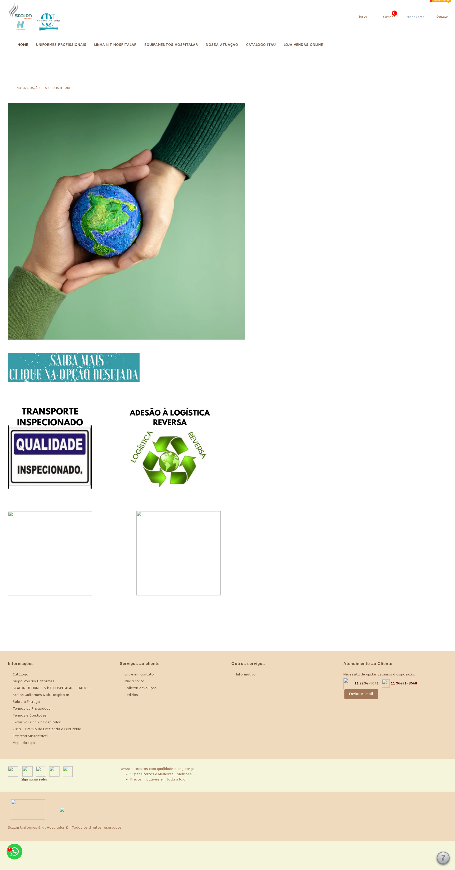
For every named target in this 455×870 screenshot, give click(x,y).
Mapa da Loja (24, 743)
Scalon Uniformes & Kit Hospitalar (41, 695)
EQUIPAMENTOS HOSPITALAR (171, 45)
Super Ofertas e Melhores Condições (161, 774)
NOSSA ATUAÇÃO (222, 45)
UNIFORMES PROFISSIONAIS (61, 45)
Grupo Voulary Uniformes (33, 681)
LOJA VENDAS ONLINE (303, 45)
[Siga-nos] (440, 770)
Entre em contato (139, 674)
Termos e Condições (30, 715)
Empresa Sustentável (30, 736)
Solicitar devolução (141, 688)
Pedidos (131, 695)
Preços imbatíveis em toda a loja (157, 779)
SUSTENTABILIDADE (58, 88)
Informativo (246, 674)
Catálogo (20, 674)
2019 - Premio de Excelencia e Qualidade (47, 729)
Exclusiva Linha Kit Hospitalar (37, 722)
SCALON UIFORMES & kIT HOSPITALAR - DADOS (51, 688)
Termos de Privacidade (32, 708)
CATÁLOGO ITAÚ (261, 45)
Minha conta (134, 681)
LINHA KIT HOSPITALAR (115, 45)
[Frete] (427, 770)
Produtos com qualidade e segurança (163, 769)
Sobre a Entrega (26, 702)
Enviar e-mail (361, 694)
